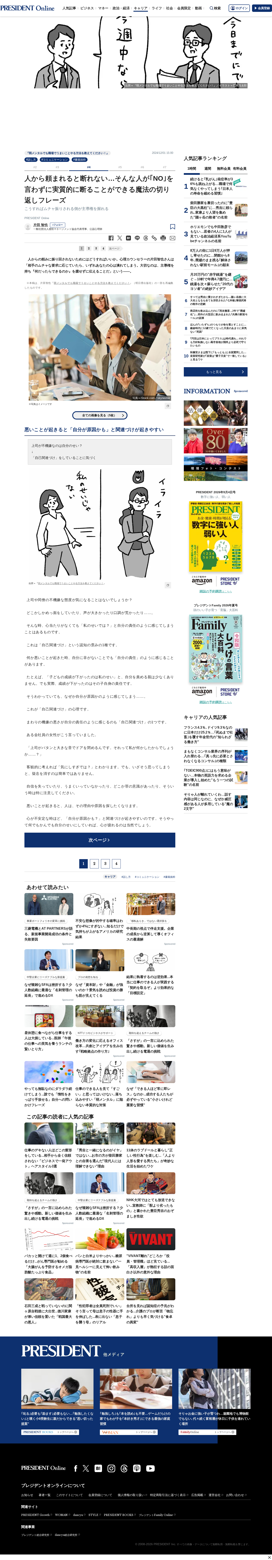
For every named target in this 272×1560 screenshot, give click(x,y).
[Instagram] (111, 1468)
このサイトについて (69, 1495)
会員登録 (264, 8)
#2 (35, 167)
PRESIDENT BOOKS (118, 1515)
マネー (103, 8)
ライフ (157, 8)
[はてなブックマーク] (98, 1468)
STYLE (93, 1515)
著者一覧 (45, 1495)
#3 (57, 167)
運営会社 (215, 1495)
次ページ (114, 248)
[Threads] (124, 1468)
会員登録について (100, 1495)
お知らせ (27, 1495)
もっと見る (214, 372)
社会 (169, 8)
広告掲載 (197, 1495)
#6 (142, 167)
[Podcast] (137, 1468)
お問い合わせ (235, 1495)
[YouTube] (150, 1468)
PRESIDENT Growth (35, 1515)
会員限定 (184, 8)
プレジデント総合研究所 (35, 1535)
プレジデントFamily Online (156, 1515)
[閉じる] (269, 1557)
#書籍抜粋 (79, 159)
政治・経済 (121, 8)
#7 (164, 167)
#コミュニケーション (54, 159)
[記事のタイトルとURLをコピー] (154, 238)
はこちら (216, 591)
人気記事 (69, 8)
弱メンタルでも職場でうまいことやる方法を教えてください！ (92, 283)
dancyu (78, 1515)
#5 (120, 167)
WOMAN (61, 1515)
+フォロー (57, 225)
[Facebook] (75, 1468)
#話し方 (31, 159)
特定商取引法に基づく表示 (168, 1495)
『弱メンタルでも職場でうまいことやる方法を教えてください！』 (67, 153)
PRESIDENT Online (36, 218)
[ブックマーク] (172, 227)
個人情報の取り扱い (131, 1495)
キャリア (140, 8)
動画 (198, 8)
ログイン (242, 8)
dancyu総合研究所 (66, 1534)
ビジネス (87, 8)
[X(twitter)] (86, 1468)
